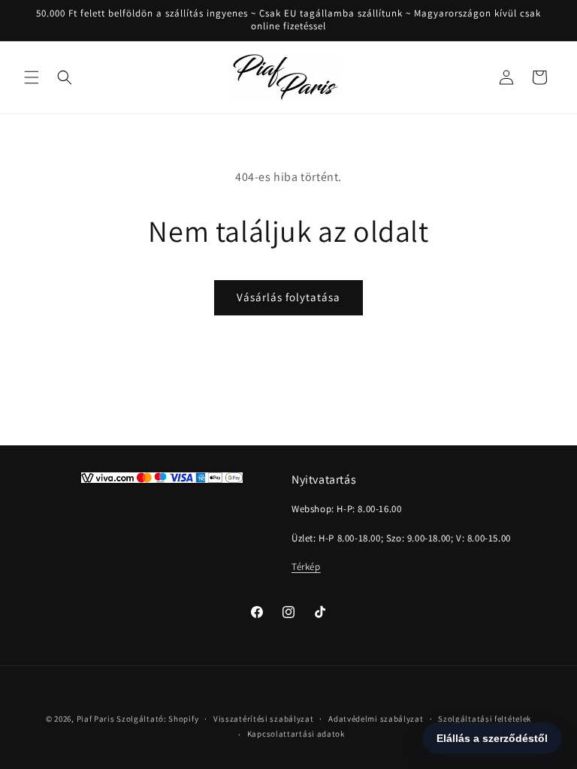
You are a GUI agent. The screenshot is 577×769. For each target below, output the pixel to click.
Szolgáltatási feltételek (484, 718)
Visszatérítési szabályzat (263, 718)
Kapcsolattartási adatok (296, 733)
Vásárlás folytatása (288, 297)
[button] (31, 77)
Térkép (306, 566)
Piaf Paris (96, 718)
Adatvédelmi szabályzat (375, 718)
